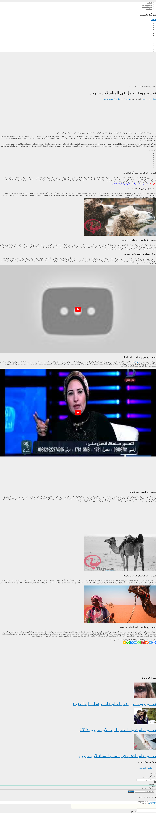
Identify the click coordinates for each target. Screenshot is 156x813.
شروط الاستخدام (147, 7)
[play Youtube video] (78, 309)
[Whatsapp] (139, 642)
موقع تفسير (147, 14)
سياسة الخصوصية (147, 5)
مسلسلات (149, 9)
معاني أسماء (147, 29)
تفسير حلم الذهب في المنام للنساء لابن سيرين (117, 755)
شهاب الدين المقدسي (148, 99)
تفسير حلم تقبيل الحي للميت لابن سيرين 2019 (118, 729)
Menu (153, 20)
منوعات (149, 35)
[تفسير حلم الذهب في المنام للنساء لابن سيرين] (78, 742)
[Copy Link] (124, 642)
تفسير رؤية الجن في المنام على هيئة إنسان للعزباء (114, 703)
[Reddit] (147, 642)
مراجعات (148, 27)
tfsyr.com (152, 803)
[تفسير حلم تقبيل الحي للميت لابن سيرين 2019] (78, 716)
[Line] (128, 642)
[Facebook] (154, 642)
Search (131, 791)
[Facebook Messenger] (132, 642)
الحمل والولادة (147, 25)
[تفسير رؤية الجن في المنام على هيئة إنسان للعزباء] (78, 691)
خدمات (149, 33)
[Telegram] (135, 642)
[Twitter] (150, 642)
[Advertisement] (92, 69)
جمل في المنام (137, 362)
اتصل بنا (149, 3)
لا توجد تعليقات (109, 99)
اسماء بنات (144, 31)
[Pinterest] (143, 642)
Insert (134, 812)
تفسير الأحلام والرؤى (144, 23)
